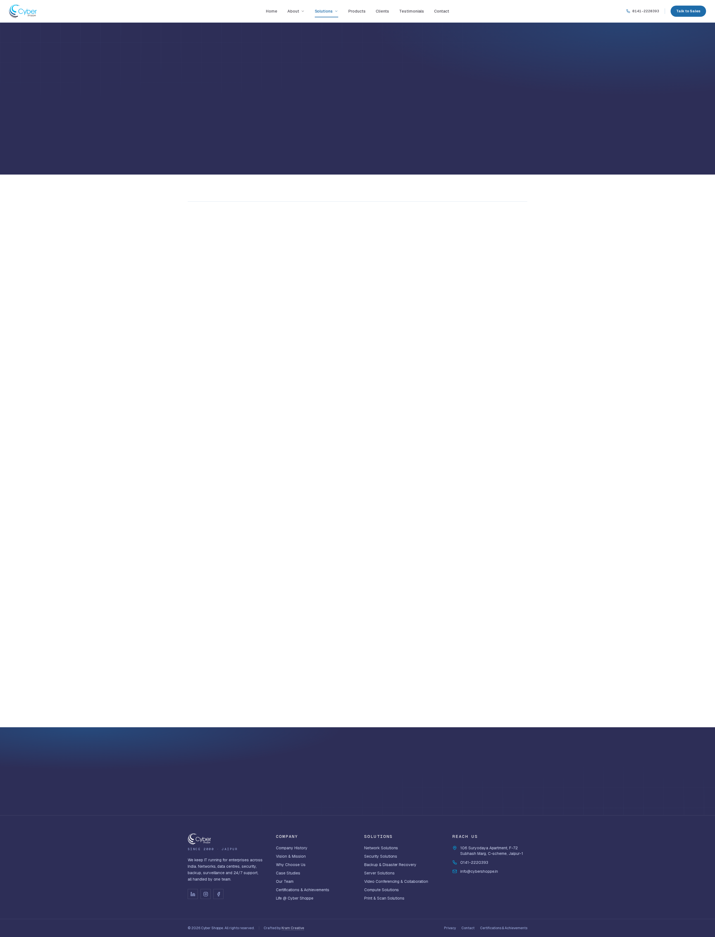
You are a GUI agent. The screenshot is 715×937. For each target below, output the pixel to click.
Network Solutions (381, 847)
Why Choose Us (291, 864)
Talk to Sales (688, 11)
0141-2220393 (645, 11)
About (293, 11)
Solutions (324, 11)
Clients (382, 11)
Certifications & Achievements (302, 889)
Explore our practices (492, 787)
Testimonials (411, 11)
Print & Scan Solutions (384, 898)
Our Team (285, 881)
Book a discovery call (488, 768)
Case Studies (288, 873)
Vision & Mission (291, 856)
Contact (441, 11)
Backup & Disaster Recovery (390, 864)
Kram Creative (293, 928)
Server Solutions (379, 873)
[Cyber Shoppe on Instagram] (206, 894)
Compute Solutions (381, 889)
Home (271, 11)
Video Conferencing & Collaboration (396, 881)
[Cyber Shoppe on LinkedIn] (193, 894)
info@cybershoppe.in (479, 871)
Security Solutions (380, 856)
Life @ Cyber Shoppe (294, 898)
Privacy (450, 928)
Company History (292, 847)
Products (357, 11)
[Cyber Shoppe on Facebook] (218, 894)
